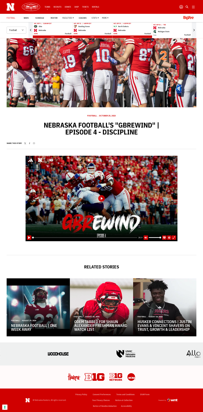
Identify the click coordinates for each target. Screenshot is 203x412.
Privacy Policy (81, 394)
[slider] (84, 237)
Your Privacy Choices (101, 400)
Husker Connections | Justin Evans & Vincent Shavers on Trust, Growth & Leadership (165, 325)
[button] (30, 30)
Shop (76, 7)
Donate (68, 7)
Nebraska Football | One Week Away (34, 327)
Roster (54, 18)
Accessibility (126, 406)
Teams (47, 7)
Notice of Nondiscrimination (105, 406)
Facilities (67, 18)
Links (52, 37)
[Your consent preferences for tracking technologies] (4, 407)
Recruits (57, 7)
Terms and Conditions (125, 394)
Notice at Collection (123, 400)
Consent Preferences (102, 394)
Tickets (85, 7)
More (104, 18)
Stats (94, 18)
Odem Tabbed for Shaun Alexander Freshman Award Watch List (100, 325)
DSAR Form (144, 394)
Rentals (95, 7)
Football (92, 115)
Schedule (39, 18)
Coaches (83, 18)
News (26, 18)
